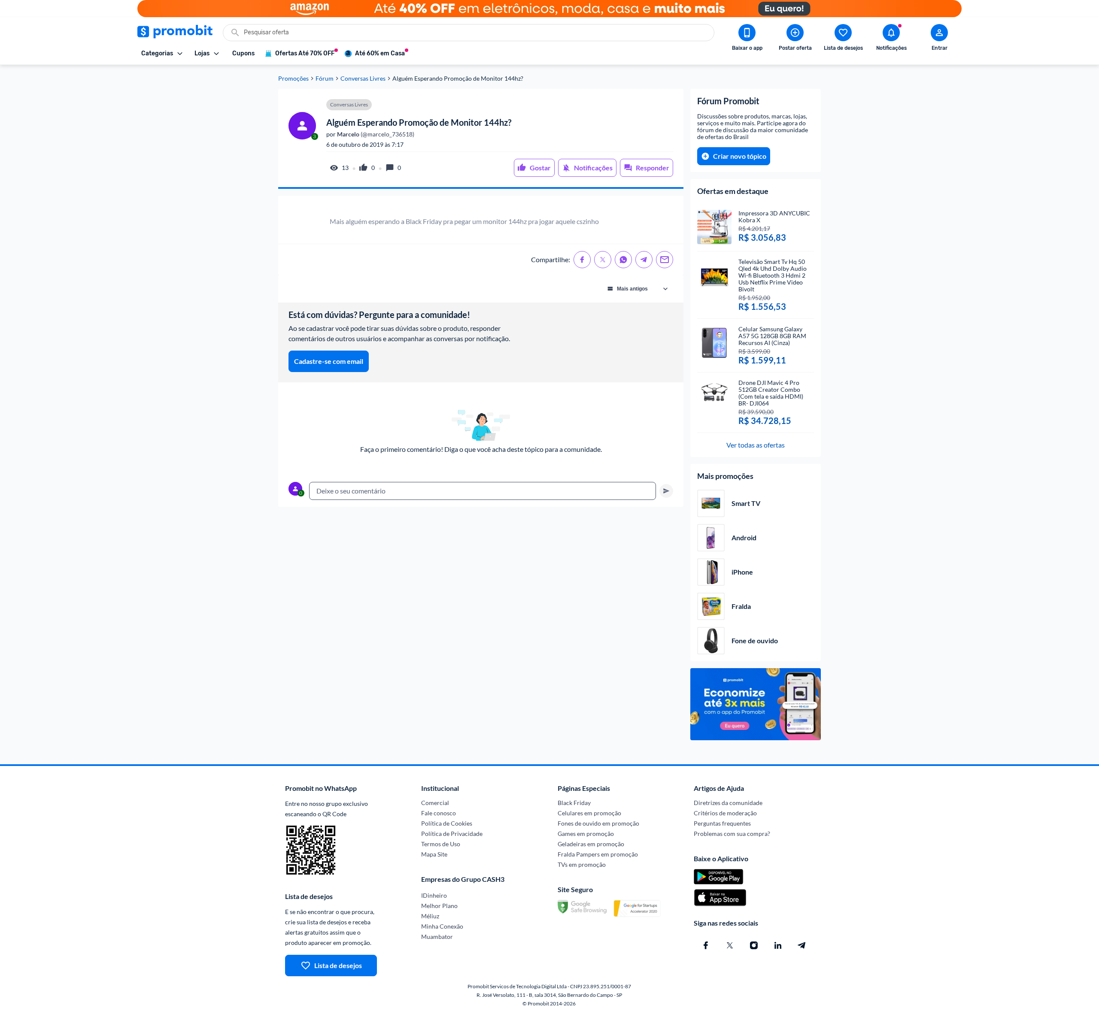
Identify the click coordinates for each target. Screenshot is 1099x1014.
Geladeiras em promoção (591, 844)
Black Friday (574, 802)
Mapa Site (434, 854)
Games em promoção (586, 833)
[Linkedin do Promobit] (778, 945)
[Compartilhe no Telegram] (644, 259)
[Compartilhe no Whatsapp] (623, 259)
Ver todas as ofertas (755, 445)
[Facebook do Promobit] (706, 945)
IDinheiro (434, 895)
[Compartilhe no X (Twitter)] (602, 259)
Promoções (293, 78)
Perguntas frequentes (722, 823)
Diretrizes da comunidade (728, 802)
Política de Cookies (446, 823)
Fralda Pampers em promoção (598, 854)
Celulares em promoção (589, 813)
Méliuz (430, 916)
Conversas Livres (363, 78)
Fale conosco (438, 813)
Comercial (435, 802)
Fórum (325, 78)
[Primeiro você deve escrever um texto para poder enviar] (666, 491)
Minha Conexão (442, 926)
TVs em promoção (582, 864)
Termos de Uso (440, 844)
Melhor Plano (439, 905)
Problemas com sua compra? (732, 833)
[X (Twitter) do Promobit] (730, 945)
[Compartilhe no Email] (664, 259)
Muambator (437, 936)
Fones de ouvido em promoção (598, 823)
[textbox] (482, 491)
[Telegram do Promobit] (802, 945)
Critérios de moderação (725, 813)
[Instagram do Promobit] (754, 945)
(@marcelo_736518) (375, 134)
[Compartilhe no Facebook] (582, 259)
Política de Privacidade (452, 833)
